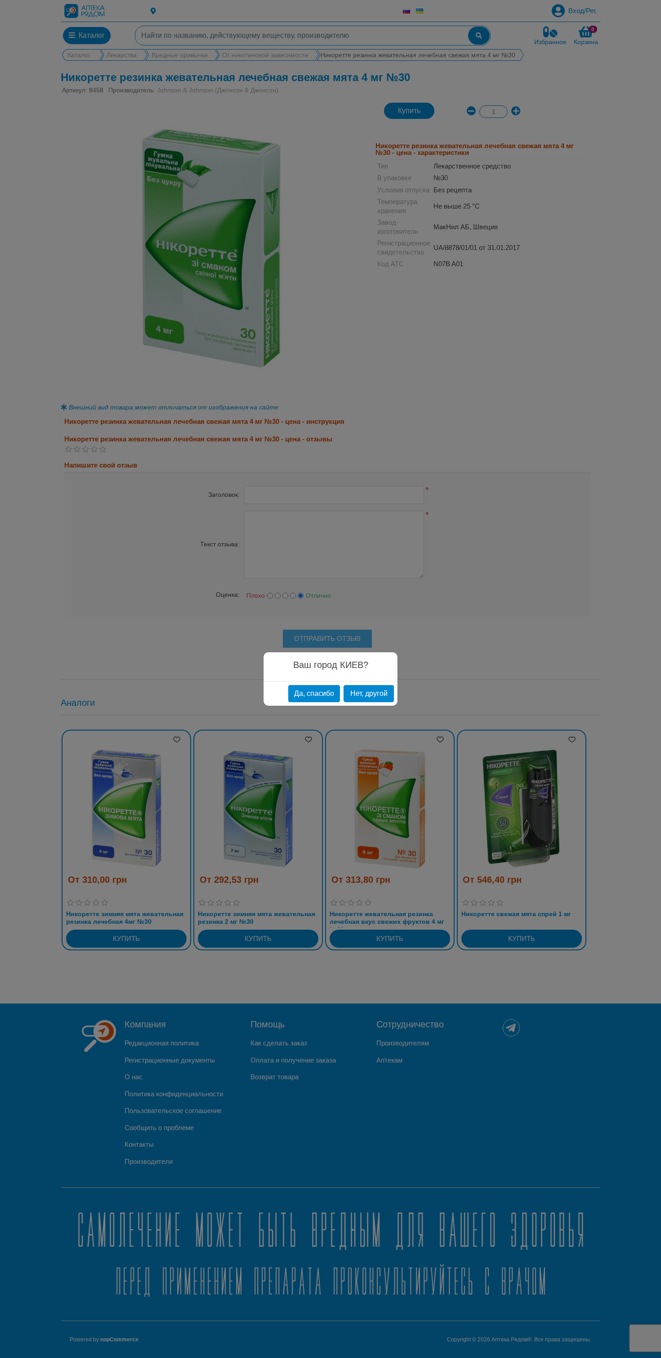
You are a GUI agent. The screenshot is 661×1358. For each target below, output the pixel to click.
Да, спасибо (314, 693)
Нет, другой (369, 693)
